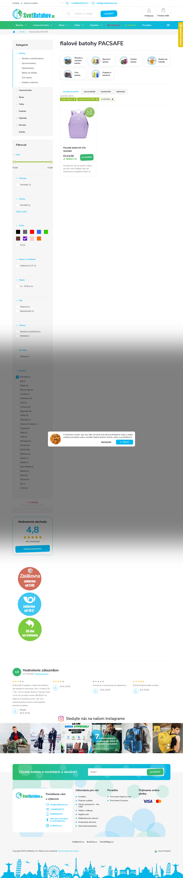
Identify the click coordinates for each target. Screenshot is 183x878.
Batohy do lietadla (29, 73)
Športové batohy (29, 63)
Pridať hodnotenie (33, 549)
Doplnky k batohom (30, 82)
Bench (23, 475)
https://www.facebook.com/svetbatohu (59, 819)
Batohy (22, 53)
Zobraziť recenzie (41, 674)
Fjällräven (25, 454)
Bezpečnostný (26, 311)
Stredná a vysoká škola (30, 331)
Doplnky (22, 111)
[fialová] (25, 239)
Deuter (24, 385)
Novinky (22, 125)
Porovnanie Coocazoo (119, 801)
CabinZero (25, 398)
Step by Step (26, 390)
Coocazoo (25, 407)
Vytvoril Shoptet (164, 851)
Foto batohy (27, 77)
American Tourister (28, 424)
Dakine (24, 458)
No (22, 245)
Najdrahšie (106, 92)
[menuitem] (21, 25)
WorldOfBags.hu (107, 842)
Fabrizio (24, 479)
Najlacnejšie (89, 92)
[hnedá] (18, 239)
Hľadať (108, 13)
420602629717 (56, 814)
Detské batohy (28, 68)
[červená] (32, 232)
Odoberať (155, 771)
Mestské (24, 336)
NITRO (24, 415)
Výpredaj (23, 118)
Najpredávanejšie (71, 92)
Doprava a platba (31, 3)
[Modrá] (39, 232)
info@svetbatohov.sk (59, 804)
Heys (23, 402)
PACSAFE (25, 205)
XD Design (25, 441)
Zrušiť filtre (34, 502)
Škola (21, 97)
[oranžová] (39, 239)
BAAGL (24, 449)
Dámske (24, 356)
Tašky (21, 104)
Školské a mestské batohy (33, 58)
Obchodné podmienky (87, 826)
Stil (22, 484)
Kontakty (16, 3)
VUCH (23, 488)
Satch (23, 432)
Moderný (24, 307)
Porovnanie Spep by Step (120, 797)
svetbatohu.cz (56, 825)
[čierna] (18, 232)
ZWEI (23, 437)
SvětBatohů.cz (78, 842)
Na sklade (25, 185)
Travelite (24, 394)
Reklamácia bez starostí (88, 818)
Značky (22, 132)
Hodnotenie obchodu (87, 822)
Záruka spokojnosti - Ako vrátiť (88, 805)
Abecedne (120, 92)
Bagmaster (25, 411)
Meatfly (24, 462)
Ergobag (24, 428)
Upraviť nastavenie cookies (68, 851)
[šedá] (25, 232)
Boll (22, 381)
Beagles (24, 471)
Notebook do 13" (28, 266)
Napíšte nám (83, 814)
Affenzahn (25, 420)
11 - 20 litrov (26, 286)
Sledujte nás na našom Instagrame (95, 718)
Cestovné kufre (25, 90)
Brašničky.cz (92, 842)
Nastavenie (106, 442)
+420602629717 (57, 809)
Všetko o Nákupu (85, 810)
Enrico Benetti (26, 467)
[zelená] (46, 232)
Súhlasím (125, 442)
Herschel (24, 445)
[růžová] (32, 239)
